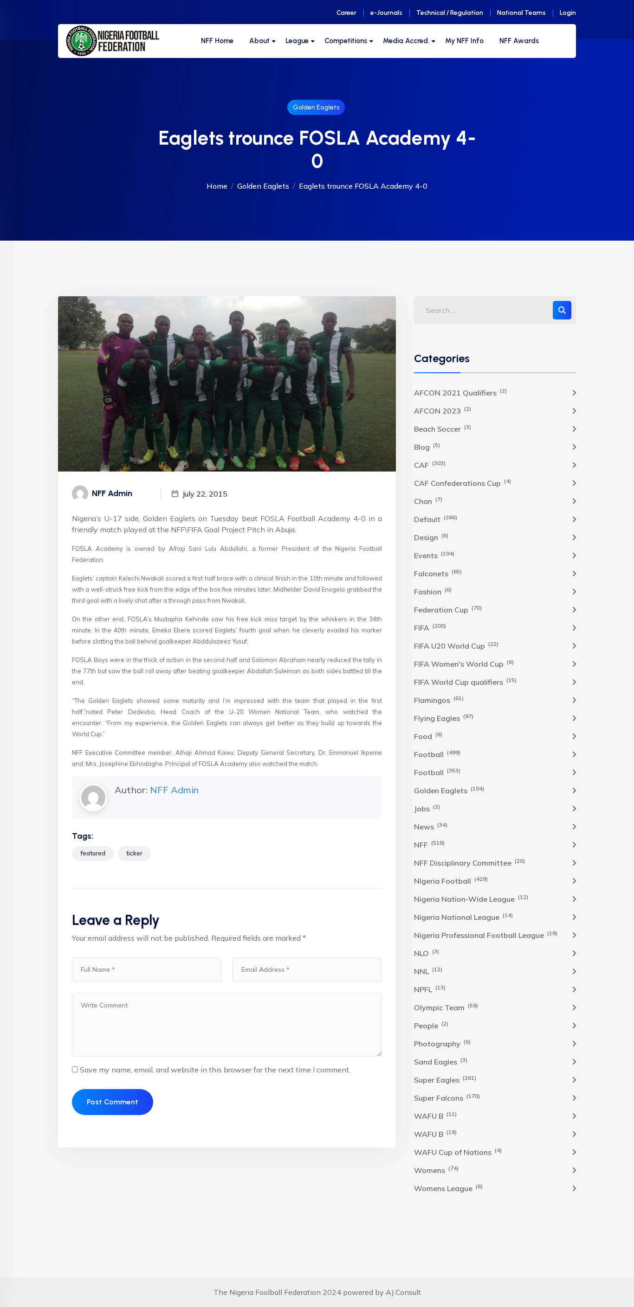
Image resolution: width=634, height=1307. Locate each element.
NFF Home (217, 41)
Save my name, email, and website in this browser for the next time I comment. (215, 1069)
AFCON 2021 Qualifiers (460, 392)
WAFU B (435, 1115)
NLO (426, 953)
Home (217, 186)
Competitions (345, 41)
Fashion (433, 591)
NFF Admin (174, 790)
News (430, 826)
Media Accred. (406, 41)
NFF (429, 844)
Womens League (448, 1188)
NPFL (430, 989)
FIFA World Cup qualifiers (465, 681)
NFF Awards (519, 41)
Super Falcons (447, 1097)
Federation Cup (448, 609)
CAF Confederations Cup (462, 483)
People (431, 1025)
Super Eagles (445, 1079)
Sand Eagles (440, 1061)
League (297, 41)
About (259, 41)
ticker (134, 853)
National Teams (521, 13)
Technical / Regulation (449, 13)
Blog (427, 446)
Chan (428, 501)
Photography (442, 1043)
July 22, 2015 (204, 493)
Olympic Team (446, 1007)
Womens (436, 1170)
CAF (430, 464)
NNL (428, 971)
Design (431, 537)
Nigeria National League (463, 917)
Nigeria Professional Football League (485, 935)
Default (435, 519)
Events (434, 555)
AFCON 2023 (442, 410)
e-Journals (386, 13)
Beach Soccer (442, 428)
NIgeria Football (451, 880)
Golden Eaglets (316, 107)
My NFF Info (464, 41)
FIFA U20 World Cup (456, 645)
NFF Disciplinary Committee (469, 862)
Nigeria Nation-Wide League (471, 898)
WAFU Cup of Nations (458, 1152)
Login (568, 13)
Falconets (438, 573)
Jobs (427, 808)
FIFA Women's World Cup (464, 663)
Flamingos (439, 700)
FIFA (430, 627)
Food (428, 736)
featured (92, 853)
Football (437, 754)
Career (346, 13)
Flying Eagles (443, 718)
